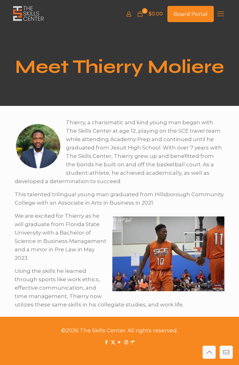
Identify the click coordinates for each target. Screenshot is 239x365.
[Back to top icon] (209, 352)
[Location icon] (132, 342)
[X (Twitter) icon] (113, 342)
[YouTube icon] (119, 342)
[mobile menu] (220, 14)
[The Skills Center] (28, 14)
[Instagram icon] (126, 342)
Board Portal (191, 14)
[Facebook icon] (106, 342)
